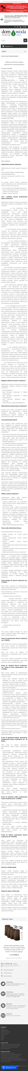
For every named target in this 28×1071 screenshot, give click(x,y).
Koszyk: (9, 46)
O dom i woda (4, 1034)
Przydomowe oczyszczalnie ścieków (9, 1047)
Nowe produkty (4, 1030)
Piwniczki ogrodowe (5, 1048)
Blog (2, 1039)
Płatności (9, 992)
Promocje (3, 1028)
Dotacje (9, 1013)
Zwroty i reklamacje (5, 1061)
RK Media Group (23, 1066)
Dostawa (9, 982)
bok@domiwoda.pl (8, 976)
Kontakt (24, 26)
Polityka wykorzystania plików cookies (10, 1057)
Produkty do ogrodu (5, 1031)
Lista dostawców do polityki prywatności (10, 1056)
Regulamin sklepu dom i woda (8, 1053)
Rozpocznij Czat (11, 1067)
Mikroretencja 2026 (8, 15)
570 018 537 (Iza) (8, 973)
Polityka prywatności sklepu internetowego (11, 1054)
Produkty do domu (5, 1032)
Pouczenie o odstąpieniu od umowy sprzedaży (12, 1058)
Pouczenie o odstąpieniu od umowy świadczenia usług (13, 1060)
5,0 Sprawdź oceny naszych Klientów (14, 1)
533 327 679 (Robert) (8, 970)
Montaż (9, 1004)
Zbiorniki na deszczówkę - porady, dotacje (11, 1044)
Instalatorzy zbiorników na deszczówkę (10, 1045)
